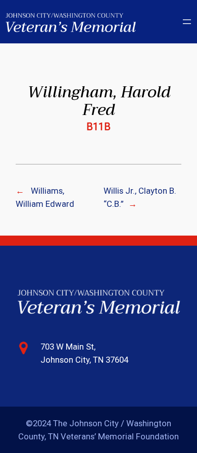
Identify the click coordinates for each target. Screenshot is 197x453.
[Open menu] (187, 22)
